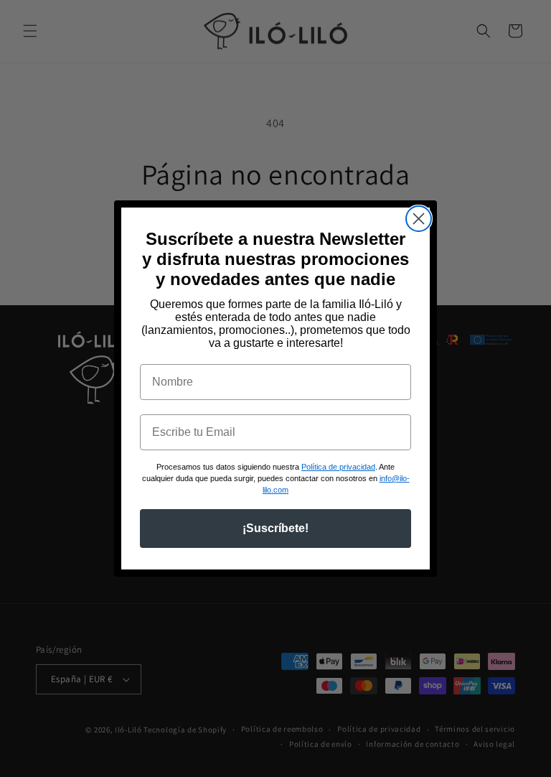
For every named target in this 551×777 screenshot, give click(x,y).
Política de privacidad (338, 466)
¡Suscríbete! (275, 528)
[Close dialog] (418, 218)
